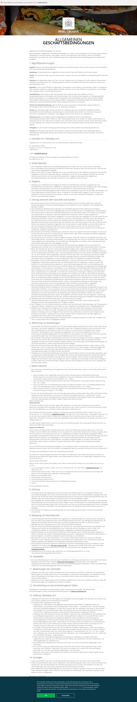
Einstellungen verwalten (75, 687)
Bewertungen (62, 9)
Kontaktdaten (76, 9)
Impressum (89, 9)
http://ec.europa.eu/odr (59, 545)
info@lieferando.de (40, 153)
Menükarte (50, 9)
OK (46, 695)
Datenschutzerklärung (78, 591)
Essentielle (65, 695)
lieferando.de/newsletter (65, 562)
